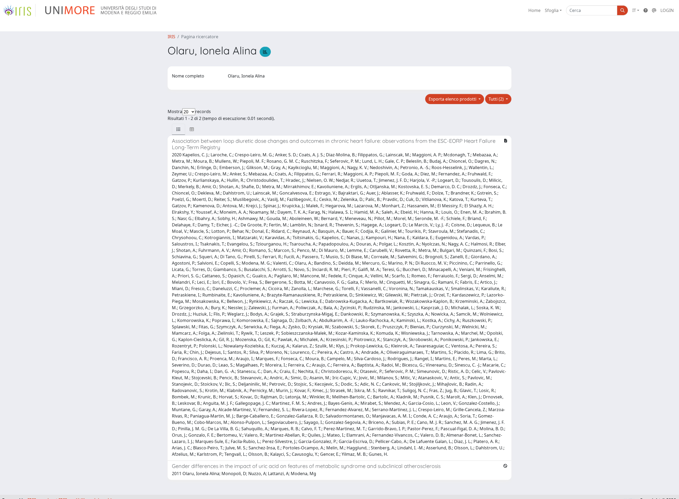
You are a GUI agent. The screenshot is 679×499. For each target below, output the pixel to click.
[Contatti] (654, 10)
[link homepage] (19, 10)
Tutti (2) (497, 99)
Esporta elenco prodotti (453, 99)
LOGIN (667, 10)
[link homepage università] (101, 10)
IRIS (171, 37)
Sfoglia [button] (552, 10)
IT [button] (634, 10)
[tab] (178, 129)
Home (534, 10)
